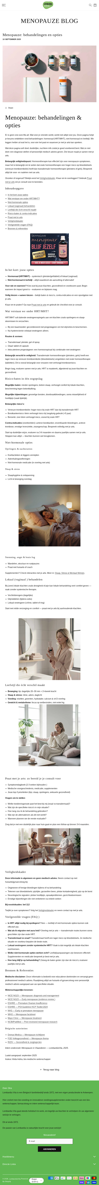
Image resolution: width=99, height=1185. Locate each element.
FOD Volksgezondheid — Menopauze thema (28, 1038)
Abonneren (49, 1149)
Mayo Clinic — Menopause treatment (25, 1018)
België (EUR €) (35, 1180)
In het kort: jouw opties (18, 195)
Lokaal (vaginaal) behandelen (21, 206)
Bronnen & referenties (18, 228)
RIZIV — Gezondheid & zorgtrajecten (25, 1042)
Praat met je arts (15, 217)
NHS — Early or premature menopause (26, 1011)
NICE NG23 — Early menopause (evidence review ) (31, 999)
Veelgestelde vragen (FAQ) (20, 225)
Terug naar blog (51, 1069)
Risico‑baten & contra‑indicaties (22, 214)
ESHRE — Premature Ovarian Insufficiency (27, 1003)
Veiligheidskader (47, 178)
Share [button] (10, 108)
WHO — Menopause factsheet (21, 1014)
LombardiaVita (15, 1179)
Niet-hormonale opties (18, 202)
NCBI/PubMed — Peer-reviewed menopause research (32, 1022)
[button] (90, 5)
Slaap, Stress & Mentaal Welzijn (69, 573)
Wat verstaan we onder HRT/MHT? (24, 198)
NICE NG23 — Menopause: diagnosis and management (33, 996)
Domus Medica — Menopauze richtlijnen (26, 1035)
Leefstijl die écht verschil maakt (22, 210)
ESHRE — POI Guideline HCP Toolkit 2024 (28, 1007)
